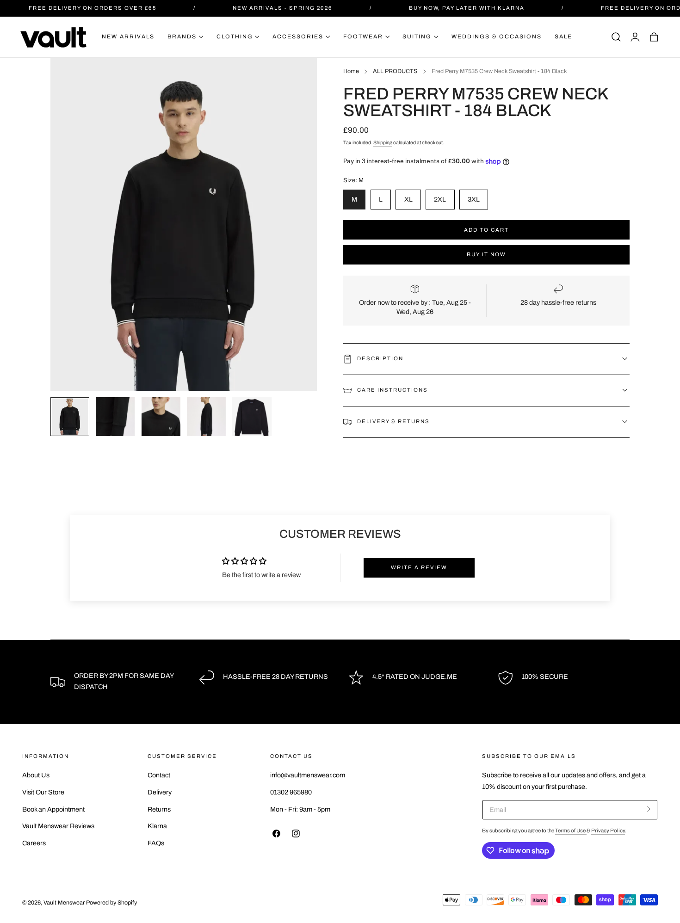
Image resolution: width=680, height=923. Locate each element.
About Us (35, 775)
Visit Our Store (43, 792)
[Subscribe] (647, 809)
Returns (159, 809)
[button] (616, 37)
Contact (159, 775)
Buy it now (486, 254)
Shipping (382, 142)
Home (351, 71)
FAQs (156, 843)
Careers (34, 843)
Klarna (157, 826)
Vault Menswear (64, 902)
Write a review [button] (419, 567)
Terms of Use (571, 830)
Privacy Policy (608, 830)
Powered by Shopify (111, 902)
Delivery (160, 792)
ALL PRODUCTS (395, 71)
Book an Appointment (53, 809)
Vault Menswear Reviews (58, 826)
